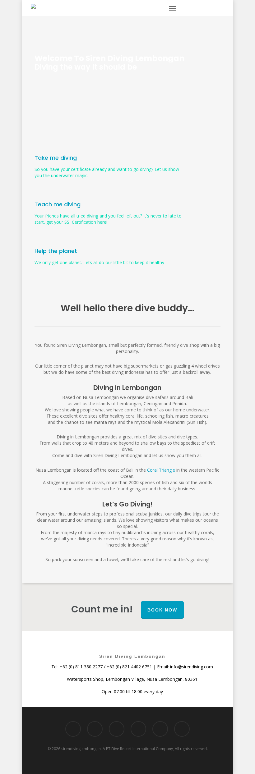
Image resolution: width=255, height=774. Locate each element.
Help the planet (56, 251)
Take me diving (56, 158)
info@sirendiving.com (191, 667)
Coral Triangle (161, 470)
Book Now (162, 609)
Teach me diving (58, 204)
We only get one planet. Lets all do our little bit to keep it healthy (99, 262)
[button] (172, 8)
